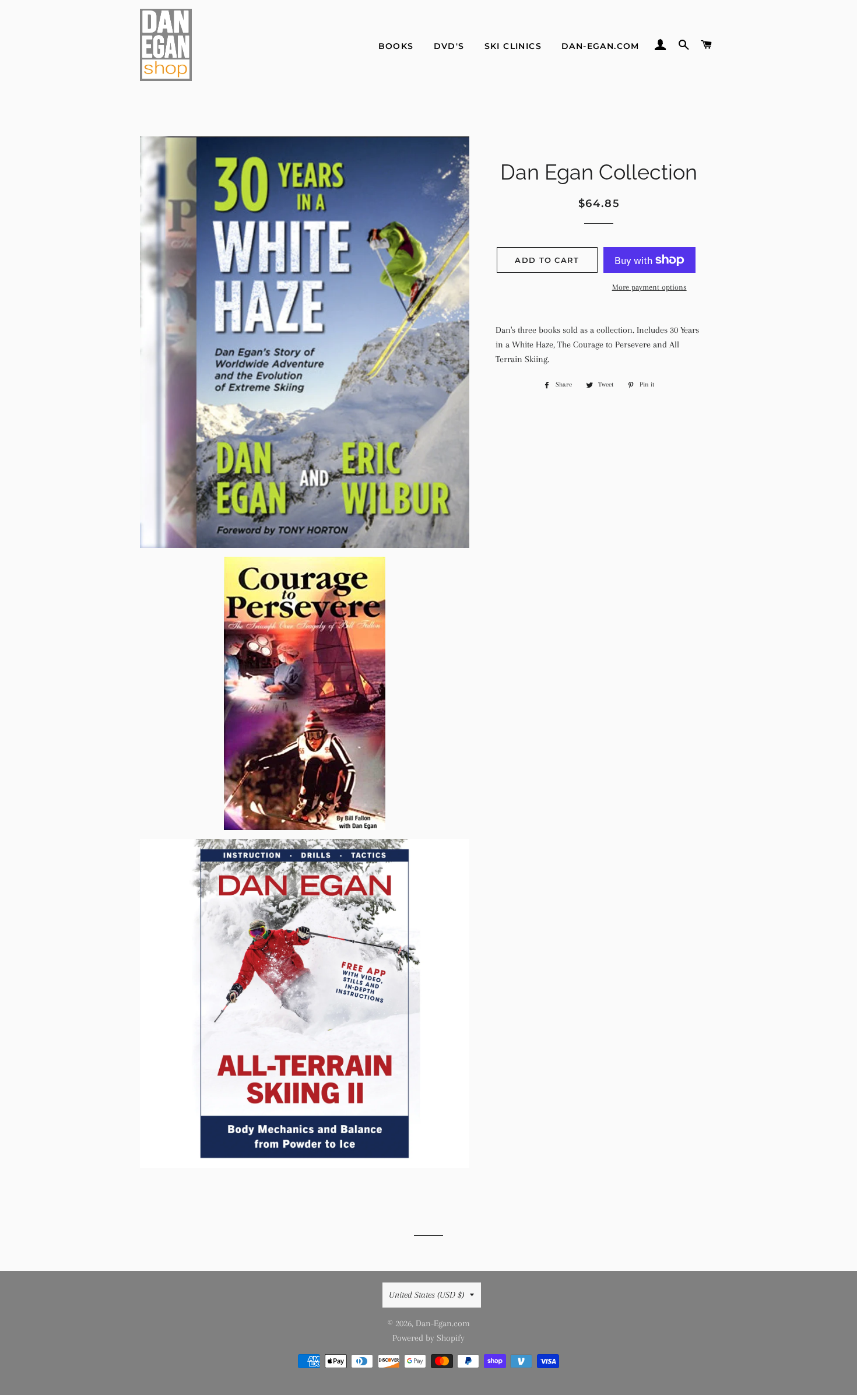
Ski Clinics (513, 46)
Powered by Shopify (428, 1338)
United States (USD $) (426, 1294)
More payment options (649, 287)
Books (396, 46)
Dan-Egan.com (600, 46)
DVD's (449, 46)
